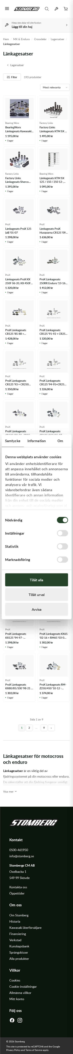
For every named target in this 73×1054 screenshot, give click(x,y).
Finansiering (17, 934)
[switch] (62, 533)
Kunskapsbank (19, 946)
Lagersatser (57, 39)
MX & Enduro (21, 39)
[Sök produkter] (47, 9)
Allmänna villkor (20, 993)
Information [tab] (36, 440)
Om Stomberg (18, 915)
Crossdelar (40, 39)
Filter (14, 77)
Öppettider (17, 893)
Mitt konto (16, 999)
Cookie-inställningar (23, 986)
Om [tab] (60, 440)
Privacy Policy (13, 1049)
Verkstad (15, 940)
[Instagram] (20, 1021)
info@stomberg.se (21, 856)
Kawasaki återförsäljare (25, 927)
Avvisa (36, 609)
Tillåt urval (37, 594)
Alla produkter (19, 959)
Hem (6, 39)
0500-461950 (18, 850)
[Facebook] (12, 1021)
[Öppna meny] (7, 9)
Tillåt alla (36, 579)
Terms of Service (34, 1049)
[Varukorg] (65, 9)
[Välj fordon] (56, 9)
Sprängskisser (18, 952)
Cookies (14, 980)
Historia (14, 921)
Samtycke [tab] (12, 440)
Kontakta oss (18, 887)
